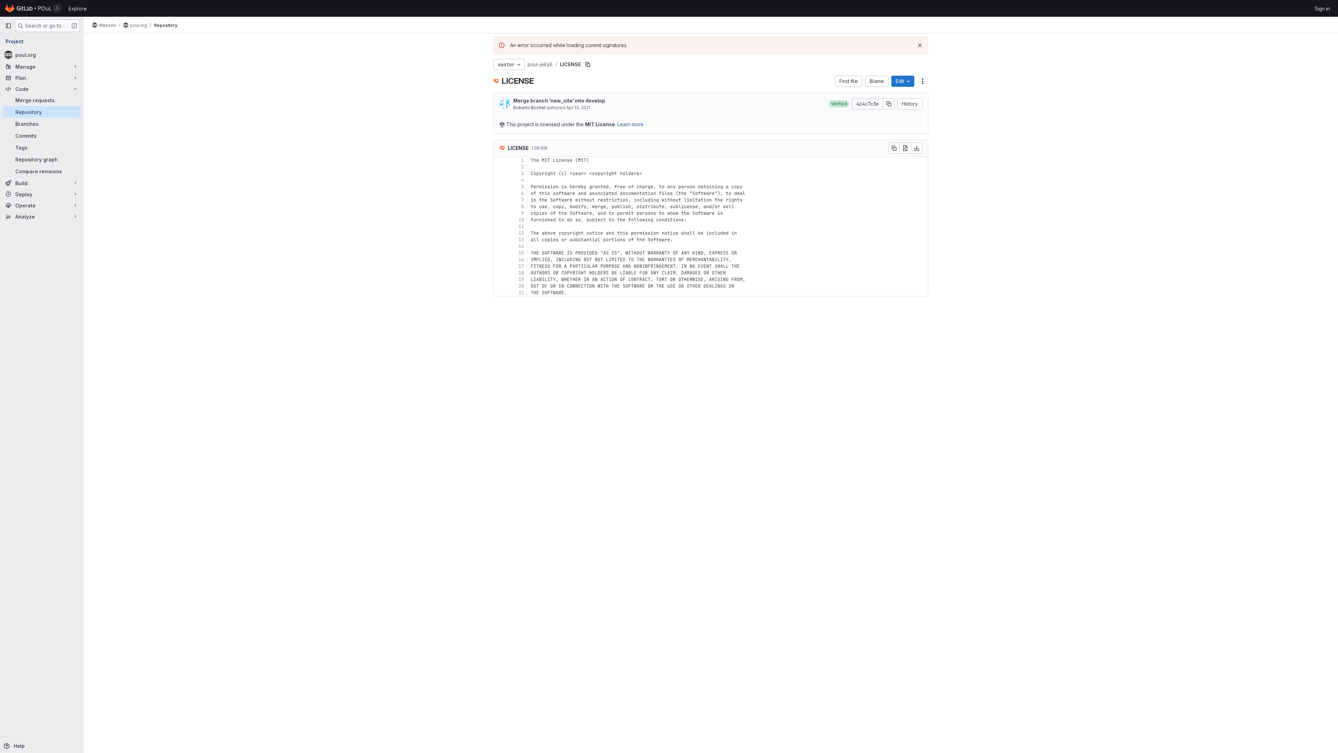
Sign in (1322, 9)
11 (521, 226)
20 (521, 286)
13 (521, 240)
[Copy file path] (587, 64)
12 (521, 233)
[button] (839, 103)
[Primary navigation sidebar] (8, 25)
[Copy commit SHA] (888, 103)
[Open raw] (905, 148)
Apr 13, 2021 (578, 107)
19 (521, 279)
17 (521, 266)
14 (521, 246)
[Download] (916, 148)
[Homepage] (33, 8)
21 (521, 293)
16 (521, 260)
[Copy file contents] (893, 148)
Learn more (630, 124)
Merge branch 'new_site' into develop (559, 101)
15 (521, 253)
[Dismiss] (920, 45)
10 (521, 220)
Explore (78, 9)
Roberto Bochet (529, 107)
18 (521, 273)
